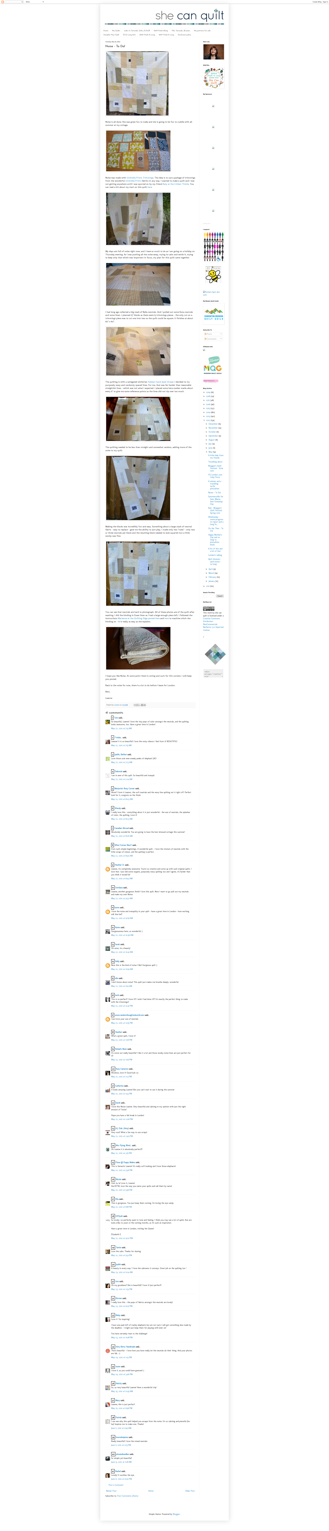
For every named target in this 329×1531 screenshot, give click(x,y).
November (213, 428)
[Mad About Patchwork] (213, 148)
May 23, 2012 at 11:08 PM (122, 1337)
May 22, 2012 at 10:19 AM (122, 918)
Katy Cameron (122, 1069)
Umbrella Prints (133, 180)
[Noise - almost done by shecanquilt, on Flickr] (138, 375)
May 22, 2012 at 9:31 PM (121, 1255)
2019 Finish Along (161, 31)
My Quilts (116, 31)
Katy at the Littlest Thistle (176, 184)
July (210, 444)
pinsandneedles (122, 1454)
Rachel (118, 1471)
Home (105, 31)
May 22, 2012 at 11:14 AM (121, 986)
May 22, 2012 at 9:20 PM (122, 1238)
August (212, 440)
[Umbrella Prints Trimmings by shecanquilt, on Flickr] (138, 171)
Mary (117, 1400)
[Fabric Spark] (213, 211)
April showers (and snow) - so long (214, 561)
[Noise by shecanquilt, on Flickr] (137, 115)
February (213, 577)
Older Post (190, 1491)
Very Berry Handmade (125, 1346)
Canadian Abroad (121, 828)
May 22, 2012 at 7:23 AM (121, 762)
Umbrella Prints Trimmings (140, 177)
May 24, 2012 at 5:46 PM (122, 1374)
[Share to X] (140, 705)
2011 (208, 586)
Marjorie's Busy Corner (125, 788)
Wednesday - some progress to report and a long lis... (215, 521)
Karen (117, 927)
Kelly (117, 961)
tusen (118, 1366)
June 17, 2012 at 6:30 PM (121, 1479)
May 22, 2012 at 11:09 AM (122, 969)
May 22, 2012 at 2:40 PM (122, 1136)
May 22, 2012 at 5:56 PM (121, 1190)
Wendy (118, 808)
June (211, 448)
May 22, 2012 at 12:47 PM (122, 1006)
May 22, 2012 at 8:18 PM (121, 1207)
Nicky (118, 1315)
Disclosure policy (184, 35)
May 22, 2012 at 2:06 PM (122, 1119)
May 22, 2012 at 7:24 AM (121, 779)
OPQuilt (119, 1216)
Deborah (118, 771)
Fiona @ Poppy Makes (125, 1162)
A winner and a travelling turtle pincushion (214, 485)
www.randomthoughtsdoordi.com (129, 1015)
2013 (208, 416)
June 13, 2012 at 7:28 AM (121, 1462)
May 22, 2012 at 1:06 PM (121, 1040)
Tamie (118, 1247)
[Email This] (135, 705)
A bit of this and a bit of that (215, 549)
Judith (118, 1264)
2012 (208, 420)
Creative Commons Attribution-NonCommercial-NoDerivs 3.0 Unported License (213, 624)
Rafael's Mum (121, 1049)
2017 (208, 400)
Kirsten (119, 1298)
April (211, 569)
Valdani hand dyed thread (160, 381)
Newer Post (111, 1491)
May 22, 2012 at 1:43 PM (121, 1093)
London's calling (215, 555)
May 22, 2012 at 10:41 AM (122, 952)
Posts (209, 334)
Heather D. (119, 865)
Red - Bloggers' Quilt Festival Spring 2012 (215, 510)
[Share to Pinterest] (144, 705)
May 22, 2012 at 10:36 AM (122, 935)
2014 (208, 412)
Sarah (117, 944)
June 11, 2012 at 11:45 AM (121, 1428)
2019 (208, 392)
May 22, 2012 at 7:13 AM (121, 728)
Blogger (176, 1514)
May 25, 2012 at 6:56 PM (121, 1408)
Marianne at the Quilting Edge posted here (138, 618)
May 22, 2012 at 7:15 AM (121, 745)
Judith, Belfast (121, 754)
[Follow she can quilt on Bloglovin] (210, 382)
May (211, 452)
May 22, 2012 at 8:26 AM (122, 836)
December (213, 424)
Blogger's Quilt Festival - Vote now (215, 468)
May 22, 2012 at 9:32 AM (122, 898)
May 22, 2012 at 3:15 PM (121, 1153)
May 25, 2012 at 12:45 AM (122, 1391)
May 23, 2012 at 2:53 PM (121, 1289)
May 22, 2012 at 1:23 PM (121, 1076)
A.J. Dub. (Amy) (122, 1128)
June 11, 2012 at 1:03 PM (121, 1445)
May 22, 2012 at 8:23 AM (121, 819)
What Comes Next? (123, 845)
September (214, 436)
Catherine (119, 1086)
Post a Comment (116, 1485)
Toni (116, 718)
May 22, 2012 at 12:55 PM (122, 1023)
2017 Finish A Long (166, 35)
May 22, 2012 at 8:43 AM (122, 878)
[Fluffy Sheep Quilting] (213, 169)
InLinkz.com (206, 223)
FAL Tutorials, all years (181, 31)
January (212, 581)
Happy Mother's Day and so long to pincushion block (215, 540)
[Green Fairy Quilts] (213, 106)
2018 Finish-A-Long (147, 35)
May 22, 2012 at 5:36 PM (121, 1170)
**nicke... (118, 737)
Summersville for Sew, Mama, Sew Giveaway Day (215, 500)
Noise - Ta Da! (214, 492)
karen (117, 907)
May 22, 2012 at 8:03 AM (122, 799)
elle (116, 978)
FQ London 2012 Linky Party (215, 475)
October (212, 432)
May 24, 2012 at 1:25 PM (121, 1357)
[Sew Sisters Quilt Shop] (213, 127)
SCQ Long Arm (129, 35)
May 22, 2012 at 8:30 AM (122, 856)
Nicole (118, 1179)
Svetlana (119, 887)
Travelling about (215, 462)
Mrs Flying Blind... (123, 1145)
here (150, 187)
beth (117, 995)
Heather (118, 1032)
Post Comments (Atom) (127, 1496)
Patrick (119, 1417)
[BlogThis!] (137, 705)
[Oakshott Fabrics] (213, 190)
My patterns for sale (202, 31)
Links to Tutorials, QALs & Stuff (137, 31)
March (212, 573)
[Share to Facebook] (142, 705)
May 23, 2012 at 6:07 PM (121, 1306)
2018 (208, 396)
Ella (116, 1199)
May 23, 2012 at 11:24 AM (122, 1272)
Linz (117, 1281)
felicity (119, 1383)
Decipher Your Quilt (111, 35)
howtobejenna (122, 1437)
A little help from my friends (215, 456)
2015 (208, 408)
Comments (211, 339)
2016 (208, 404)
